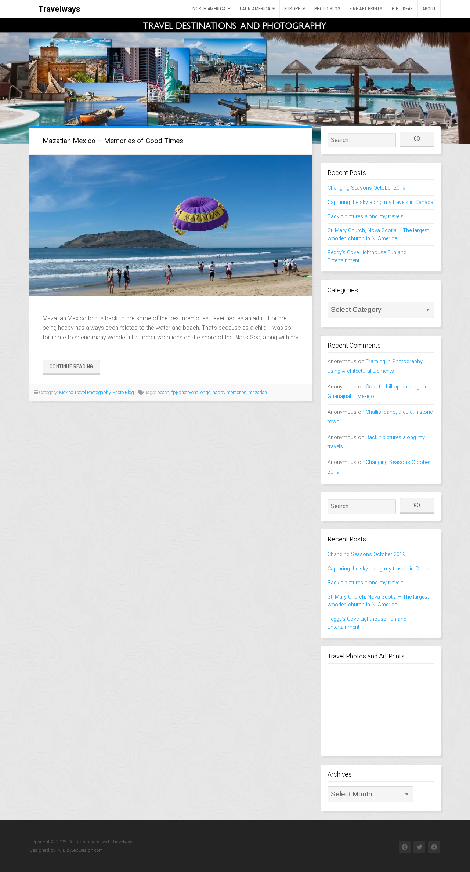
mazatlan (258, 392)
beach (163, 392)
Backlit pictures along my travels (366, 217)
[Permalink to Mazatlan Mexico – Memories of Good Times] (170, 225)
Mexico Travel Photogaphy (85, 392)
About (429, 8)
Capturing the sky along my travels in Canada (380, 202)
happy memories (229, 392)
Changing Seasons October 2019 (366, 188)
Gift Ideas (402, 8)
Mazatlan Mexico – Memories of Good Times (113, 140)
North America (208, 8)
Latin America (255, 8)
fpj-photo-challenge (190, 392)
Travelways (59, 9)
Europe (292, 8)
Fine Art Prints (366, 8)
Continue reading (75, 368)
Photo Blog (327, 8)
